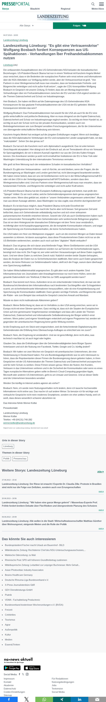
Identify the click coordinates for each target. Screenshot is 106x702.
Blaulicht (35, 9)
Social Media (58, 692)
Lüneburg (8, 65)
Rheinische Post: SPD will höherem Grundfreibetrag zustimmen (36, 560)
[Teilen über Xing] (62, 699)
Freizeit (8, 610)
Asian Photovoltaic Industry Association (24, 570)
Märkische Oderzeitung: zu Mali (20, 555)
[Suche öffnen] (93, 4)
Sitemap (8, 695)
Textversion (57, 688)
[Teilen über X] (26, 699)
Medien (8, 639)
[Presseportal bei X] (22, 674)
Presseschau (20, 458)
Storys (5, 9)
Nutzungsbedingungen (63, 682)
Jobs (54, 685)
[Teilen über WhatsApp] (44, 699)
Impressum (9, 679)
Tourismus (10, 620)
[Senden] (97, 699)
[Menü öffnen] (101, 4)
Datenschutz (10, 688)
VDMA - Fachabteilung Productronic (22, 600)
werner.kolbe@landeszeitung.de (19, 423)
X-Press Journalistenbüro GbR (20, 585)
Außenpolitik (11, 630)
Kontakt (7, 682)
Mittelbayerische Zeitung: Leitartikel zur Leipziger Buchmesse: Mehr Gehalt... (42, 565)
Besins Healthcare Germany (19, 575)
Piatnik (8, 595)
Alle (100, 471)
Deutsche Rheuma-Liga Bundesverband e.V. (27, 580)
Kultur (8, 634)
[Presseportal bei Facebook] (18, 674)
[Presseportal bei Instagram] (26, 674)
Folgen (76, 25)
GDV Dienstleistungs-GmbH (19, 590)
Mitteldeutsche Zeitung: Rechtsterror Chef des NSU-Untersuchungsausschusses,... (45, 550)
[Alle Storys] (53, 20)
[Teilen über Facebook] (9, 699)
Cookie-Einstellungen (14, 692)
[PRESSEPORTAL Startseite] (16, 4)
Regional (65, 9)
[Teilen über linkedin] (79, 699)
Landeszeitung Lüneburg (15, 40)
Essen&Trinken (12, 644)
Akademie (9, 685)
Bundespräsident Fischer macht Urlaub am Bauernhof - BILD (34, 545)
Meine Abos (98, 9)
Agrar (7, 625)
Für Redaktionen (60, 679)
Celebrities (10, 615)
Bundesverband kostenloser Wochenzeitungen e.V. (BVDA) (34, 605)
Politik (6, 458)
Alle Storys (25, 25)
